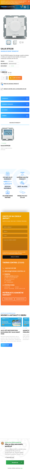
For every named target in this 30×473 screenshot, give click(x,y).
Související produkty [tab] (14, 122)
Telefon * (6, 231)
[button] (28, 7)
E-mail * (5, 235)
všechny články (5, 345)
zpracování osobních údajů (15, 253)
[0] (21, 7)
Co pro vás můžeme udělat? (10, 239)
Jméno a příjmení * (8, 227)
